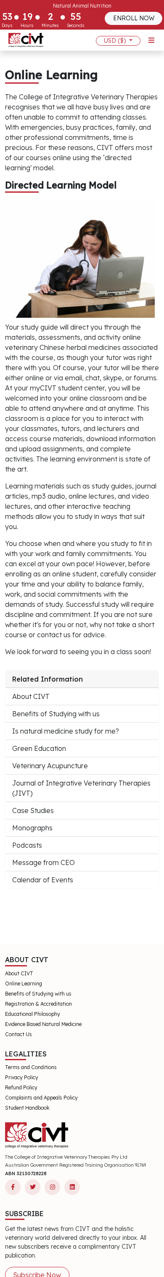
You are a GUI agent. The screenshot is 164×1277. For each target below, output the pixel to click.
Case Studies (33, 810)
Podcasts (27, 845)
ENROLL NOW (133, 18)
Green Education (39, 748)
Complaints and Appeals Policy (41, 1097)
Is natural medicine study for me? (65, 731)
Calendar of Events (42, 880)
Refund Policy (21, 1087)
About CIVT (31, 696)
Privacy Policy (21, 1077)
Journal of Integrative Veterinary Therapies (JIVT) (81, 788)
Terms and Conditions (31, 1067)
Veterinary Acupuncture (50, 765)
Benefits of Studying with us (56, 713)
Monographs (32, 828)
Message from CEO (43, 862)
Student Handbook (27, 1108)
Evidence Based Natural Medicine (43, 1024)
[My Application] (25, 40)
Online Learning (23, 983)
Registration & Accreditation (38, 1004)
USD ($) (115, 40)
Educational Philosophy (32, 1014)
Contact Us (18, 1034)
